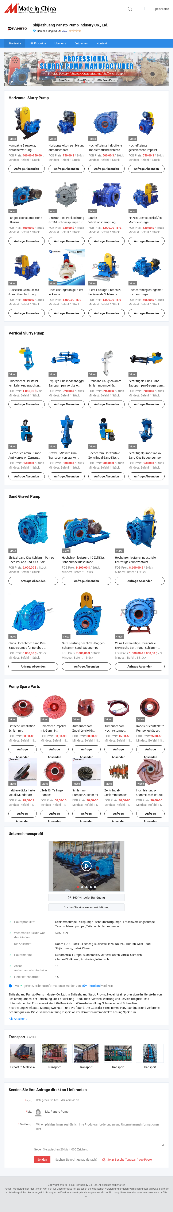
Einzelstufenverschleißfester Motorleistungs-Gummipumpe (146, 222)
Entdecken (81, 43)
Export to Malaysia (22, 1067)
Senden (42, 1159)
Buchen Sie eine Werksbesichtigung (86, 907)
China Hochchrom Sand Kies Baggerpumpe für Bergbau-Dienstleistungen (27, 647)
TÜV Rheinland (91, 986)
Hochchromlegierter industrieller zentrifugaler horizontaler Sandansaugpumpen (136, 561)
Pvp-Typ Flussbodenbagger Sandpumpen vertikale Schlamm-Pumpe (66, 385)
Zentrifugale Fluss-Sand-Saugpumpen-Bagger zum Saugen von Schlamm (145, 385)
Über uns (60, 43)
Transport (54, 1067)
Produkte (40, 43)
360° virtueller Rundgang (89, 897)
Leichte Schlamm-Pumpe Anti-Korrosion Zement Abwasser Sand (24, 457)
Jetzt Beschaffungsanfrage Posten (127, 1159)
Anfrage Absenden (26, 168)
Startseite (14, 43)
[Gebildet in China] (30, 8)
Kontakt (102, 43)
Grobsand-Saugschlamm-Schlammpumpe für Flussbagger (105, 385)
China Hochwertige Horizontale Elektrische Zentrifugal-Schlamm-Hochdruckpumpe (136, 647)
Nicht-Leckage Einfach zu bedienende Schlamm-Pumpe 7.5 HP (105, 294)
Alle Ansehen (17, 1019)
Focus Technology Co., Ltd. (83, 1184)
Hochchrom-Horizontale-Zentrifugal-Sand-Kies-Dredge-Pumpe (104, 457)
